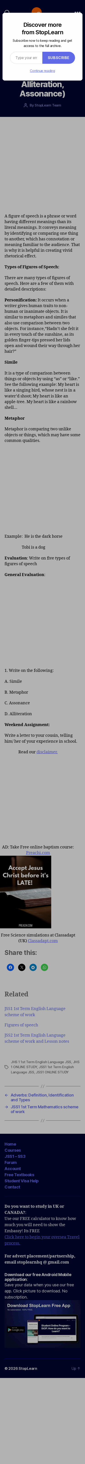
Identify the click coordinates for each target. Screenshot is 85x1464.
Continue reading (42, 71)
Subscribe (59, 57)
